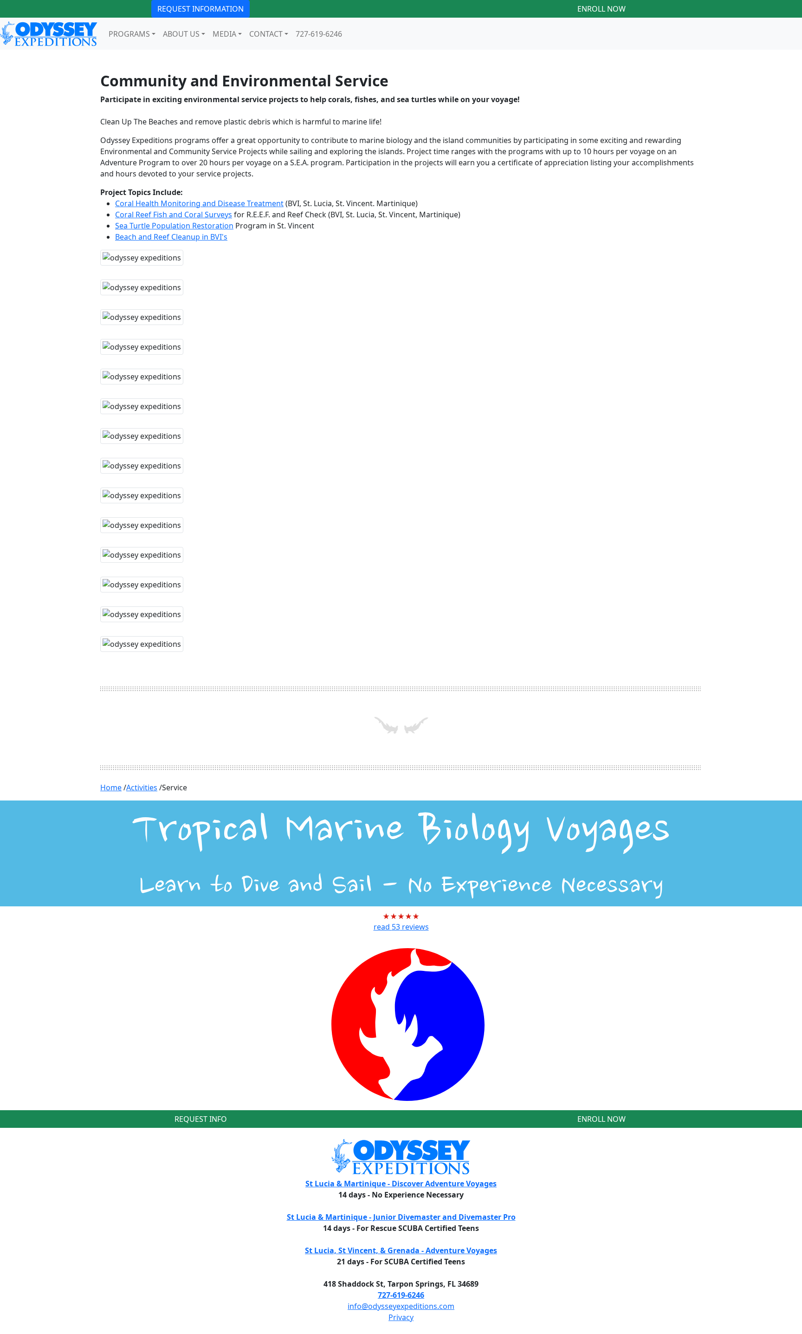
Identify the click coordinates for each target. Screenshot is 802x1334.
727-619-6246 (319, 34)
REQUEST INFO (201, 1119)
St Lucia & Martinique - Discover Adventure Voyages (401, 1183)
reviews (401, 927)
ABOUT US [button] (181, 34)
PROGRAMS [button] (129, 34)
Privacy (401, 1317)
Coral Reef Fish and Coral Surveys (173, 214)
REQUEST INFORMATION (200, 9)
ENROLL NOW (601, 9)
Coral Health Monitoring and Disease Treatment (199, 203)
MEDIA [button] (224, 34)
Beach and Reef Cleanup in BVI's (171, 237)
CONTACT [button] (266, 34)
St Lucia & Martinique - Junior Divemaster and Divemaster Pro (401, 1217)
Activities (141, 787)
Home (111, 787)
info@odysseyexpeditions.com (401, 1306)
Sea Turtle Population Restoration (174, 226)
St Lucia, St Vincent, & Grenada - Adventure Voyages (401, 1250)
